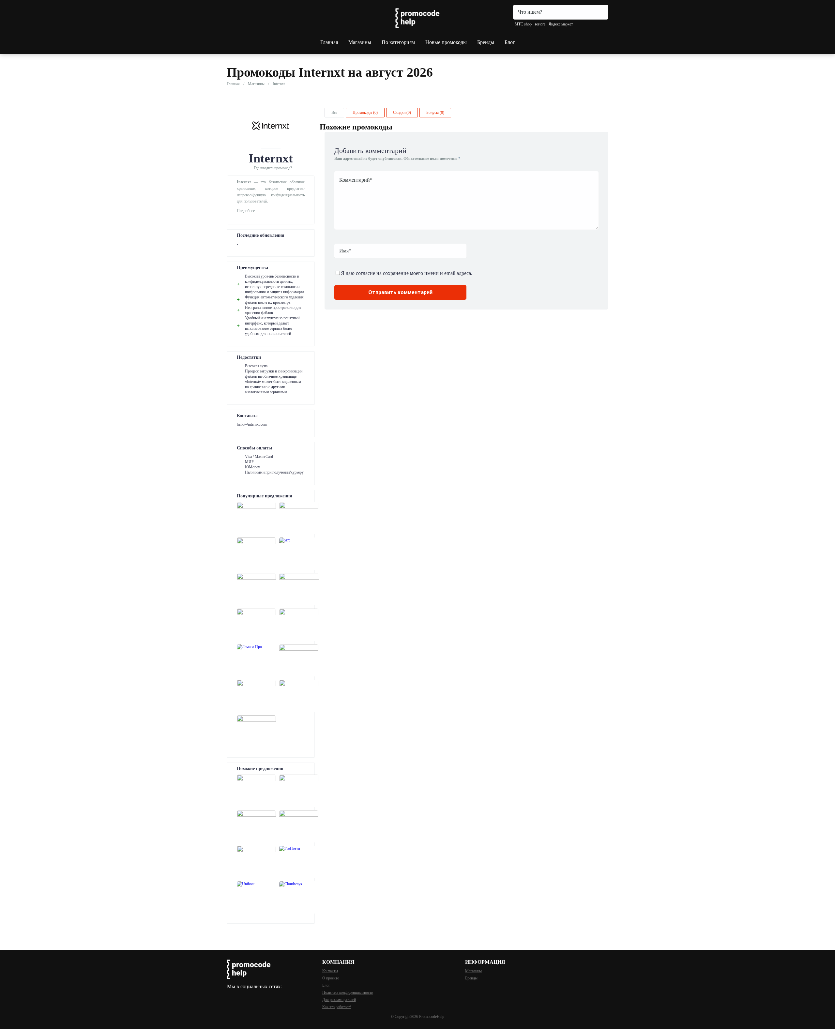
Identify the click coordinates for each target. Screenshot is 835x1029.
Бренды (485, 42)
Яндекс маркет (561, 24)
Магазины (359, 42)
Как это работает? (336, 1007)
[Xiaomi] (298, 518)
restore (540, 24)
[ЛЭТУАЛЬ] (256, 553)
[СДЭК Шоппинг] (298, 696)
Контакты (330, 971)
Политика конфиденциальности (347, 992)
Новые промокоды (446, 42)
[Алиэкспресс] (256, 589)
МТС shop (523, 24)
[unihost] (256, 897)
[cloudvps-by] (298, 826)
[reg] (256, 791)
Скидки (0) (402, 112)
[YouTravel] (256, 696)
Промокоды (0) (365, 112)
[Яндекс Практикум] (298, 660)
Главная (329, 42)
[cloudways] (298, 897)
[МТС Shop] (298, 553)
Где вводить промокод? (273, 168)
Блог (510, 42)
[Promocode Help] (417, 18)
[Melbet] (299, 589)
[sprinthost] (298, 791)
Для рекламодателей (339, 999)
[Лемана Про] (256, 660)
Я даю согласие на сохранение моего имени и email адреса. (406, 273)
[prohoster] (298, 862)
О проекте (330, 978)
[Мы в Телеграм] (230, 995)
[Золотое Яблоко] (256, 731)
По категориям (398, 42)
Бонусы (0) (435, 112)
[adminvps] (256, 826)
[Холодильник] (298, 625)
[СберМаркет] (256, 518)
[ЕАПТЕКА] (256, 625)
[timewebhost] (256, 862)
